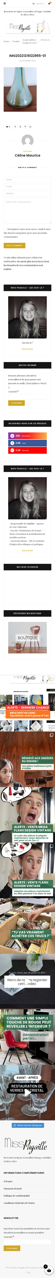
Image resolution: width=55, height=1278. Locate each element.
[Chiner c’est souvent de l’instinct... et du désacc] (27, 926)
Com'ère (31, 523)
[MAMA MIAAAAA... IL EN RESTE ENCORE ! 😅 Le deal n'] (27, 815)
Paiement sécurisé (13, 1188)
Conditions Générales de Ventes (19, 1203)
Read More (27, 349)
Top (28, 1272)
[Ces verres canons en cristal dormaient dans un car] (27, 1092)
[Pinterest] (25, 126)
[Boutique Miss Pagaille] (27, 652)
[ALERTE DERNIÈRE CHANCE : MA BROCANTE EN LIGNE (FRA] (27, 704)
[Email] (30, 126)
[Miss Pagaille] (27, 26)
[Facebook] (15, 126)
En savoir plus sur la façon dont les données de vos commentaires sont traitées (26, 265)
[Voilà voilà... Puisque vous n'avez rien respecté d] (27, 981)
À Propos (8, 1181)
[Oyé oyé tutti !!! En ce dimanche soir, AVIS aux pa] (27, 759)
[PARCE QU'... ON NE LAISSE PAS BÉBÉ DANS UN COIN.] (27, 870)
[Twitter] (20, 126)
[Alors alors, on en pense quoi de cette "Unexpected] (27, 1037)
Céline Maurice (27, 155)
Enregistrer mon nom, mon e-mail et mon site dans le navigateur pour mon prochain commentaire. (27, 233)
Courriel (13, 391)
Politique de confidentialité (17, 1196)
